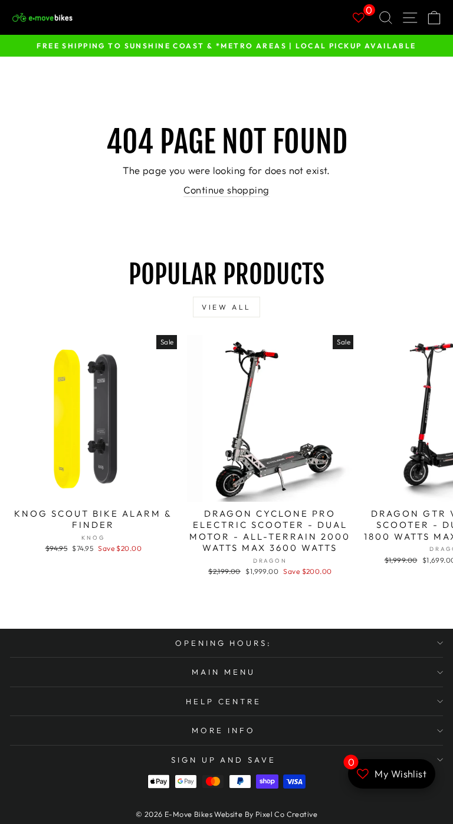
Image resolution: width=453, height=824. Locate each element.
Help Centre (224, 701)
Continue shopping (226, 189)
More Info (223, 730)
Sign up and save (224, 759)
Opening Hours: (224, 643)
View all (226, 307)
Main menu (223, 672)
